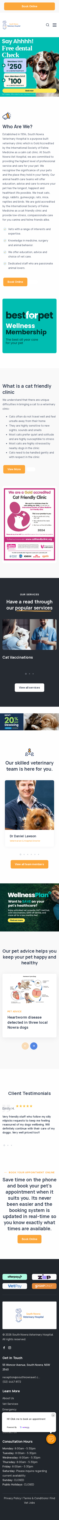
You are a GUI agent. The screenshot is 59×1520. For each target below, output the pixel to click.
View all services (29, 687)
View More (14, 469)
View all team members (29, 864)
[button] (51, 1439)
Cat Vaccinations (17, 657)
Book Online (29, 6)
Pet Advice (14, 1011)
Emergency (9, 1409)
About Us (8, 1398)
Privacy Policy (12, 1498)
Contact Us (9, 1432)
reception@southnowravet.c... (21, 1377)
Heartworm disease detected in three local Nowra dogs (27, 1022)
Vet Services (10, 1404)
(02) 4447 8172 (11, 1381)
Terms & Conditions (35, 1498)
